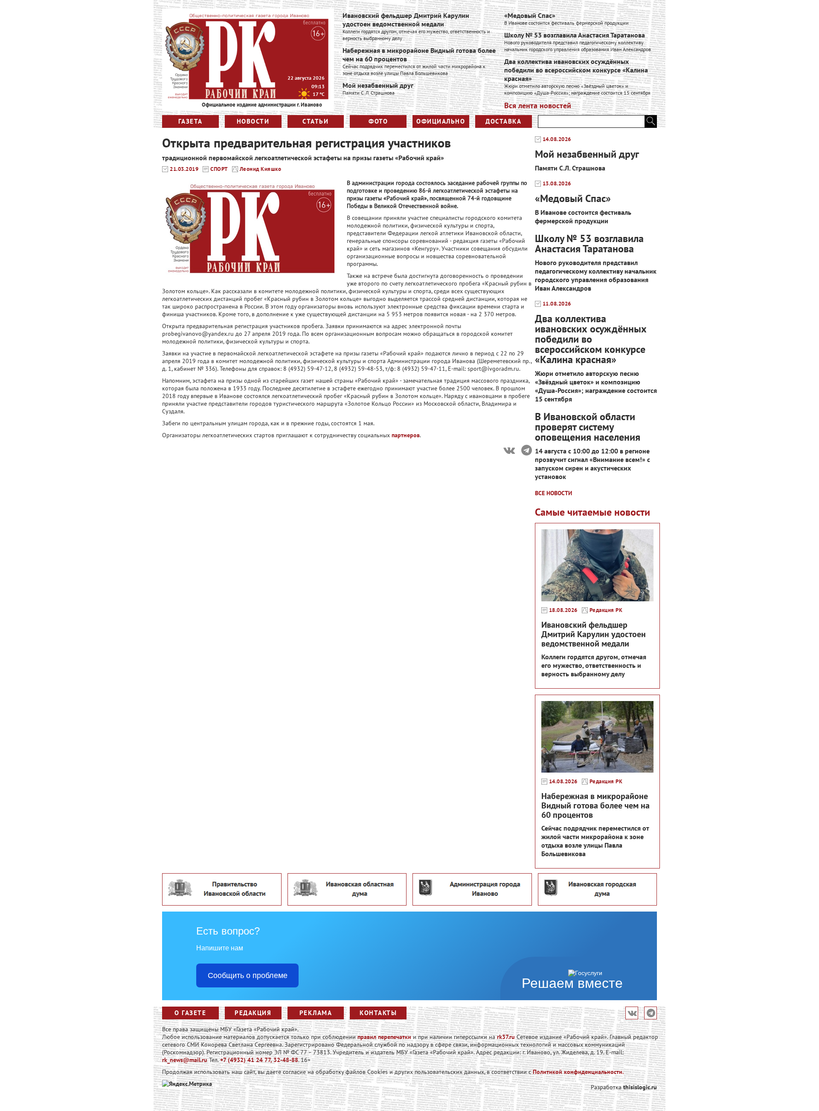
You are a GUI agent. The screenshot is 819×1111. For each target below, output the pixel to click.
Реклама (315, 1013)
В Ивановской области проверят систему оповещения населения (587, 427)
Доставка (503, 121)
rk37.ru (506, 1037)
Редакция (253, 1013)
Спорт (219, 169)
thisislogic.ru (640, 1087)
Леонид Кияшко (261, 169)
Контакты (378, 1013)
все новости (553, 493)
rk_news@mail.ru (184, 1060)
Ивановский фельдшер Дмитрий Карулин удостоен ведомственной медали (406, 19)
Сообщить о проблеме (248, 975)
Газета (190, 121)
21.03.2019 (184, 169)
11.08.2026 (557, 304)
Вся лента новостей (537, 105)
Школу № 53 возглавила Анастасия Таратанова (574, 35)
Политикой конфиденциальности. (578, 1072)
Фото (378, 121)
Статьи (315, 121)
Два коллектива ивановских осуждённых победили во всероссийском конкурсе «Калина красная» (576, 70)
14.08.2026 (557, 139)
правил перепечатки (384, 1037)
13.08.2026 (557, 184)
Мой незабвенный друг (378, 85)
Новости (253, 121)
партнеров (406, 435)
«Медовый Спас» (529, 15)
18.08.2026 (563, 610)
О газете (190, 1013)
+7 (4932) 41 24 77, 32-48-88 (259, 1060)
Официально (440, 121)
